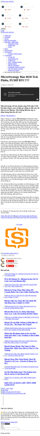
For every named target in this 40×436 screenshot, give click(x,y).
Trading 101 (11, 60)
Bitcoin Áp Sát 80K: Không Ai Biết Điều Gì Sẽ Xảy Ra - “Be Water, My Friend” (21, 323)
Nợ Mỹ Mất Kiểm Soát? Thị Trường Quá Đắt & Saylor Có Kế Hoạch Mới (20, 373)
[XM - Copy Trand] (7, 388)
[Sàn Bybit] (4, 390)
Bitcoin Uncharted (13, 65)
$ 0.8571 (9, 24)
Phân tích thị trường (10, 40)
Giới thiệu (7, 37)
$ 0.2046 (26, 15)
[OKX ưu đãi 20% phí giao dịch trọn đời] (13, 393)
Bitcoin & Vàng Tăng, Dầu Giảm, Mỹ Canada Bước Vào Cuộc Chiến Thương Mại (21, 291)
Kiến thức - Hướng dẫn (11, 42)
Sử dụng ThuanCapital (15, 54)
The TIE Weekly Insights (15, 69)
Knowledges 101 (13, 59)
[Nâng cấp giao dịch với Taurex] (10, 392)
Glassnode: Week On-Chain (16, 67)
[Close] (2, 426)
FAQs (10, 47)
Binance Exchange (13, 70)
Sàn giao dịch (8, 50)
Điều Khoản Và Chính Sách (9, 422)
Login (2, 30)
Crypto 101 (11, 57)
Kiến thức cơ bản (13, 44)
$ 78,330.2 (10, 7)
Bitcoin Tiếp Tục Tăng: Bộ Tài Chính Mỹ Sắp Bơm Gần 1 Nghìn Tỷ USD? (20, 302)
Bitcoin (3, 115)
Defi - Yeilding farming (15, 62)
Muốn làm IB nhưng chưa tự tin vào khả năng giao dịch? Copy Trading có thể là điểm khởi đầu (21, 335)
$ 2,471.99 (29, 7)
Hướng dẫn (11, 45)
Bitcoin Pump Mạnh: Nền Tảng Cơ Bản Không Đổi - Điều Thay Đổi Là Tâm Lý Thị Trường (21, 348)
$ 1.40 (25, 24)
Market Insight (12, 64)
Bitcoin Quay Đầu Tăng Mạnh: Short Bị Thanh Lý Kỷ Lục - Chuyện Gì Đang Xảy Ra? (20, 361)
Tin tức (6, 39)
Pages (6, 49)
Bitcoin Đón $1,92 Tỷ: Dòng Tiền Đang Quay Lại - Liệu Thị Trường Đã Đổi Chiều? (21, 313)
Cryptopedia (8, 55)
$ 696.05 (9, 15)
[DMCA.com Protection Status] (5, 424)
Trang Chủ (7, 35)
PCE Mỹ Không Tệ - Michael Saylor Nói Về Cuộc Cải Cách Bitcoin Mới (21, 280)
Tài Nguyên (8, 52)
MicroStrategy (11, 115)
